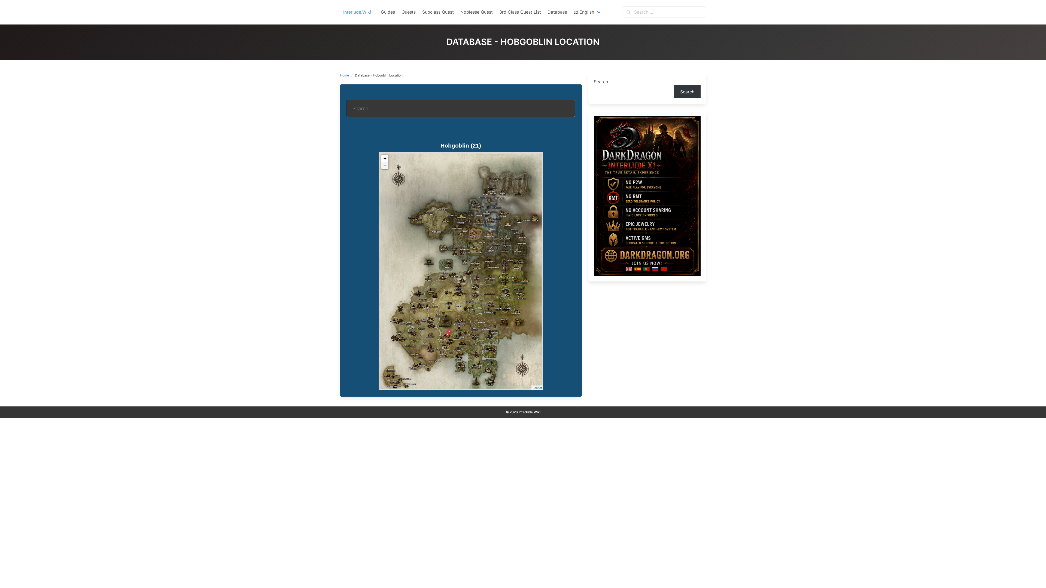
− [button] (385, 165)
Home (344, 75)
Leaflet (537, 387)
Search (601, 81)
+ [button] (385, 158)
